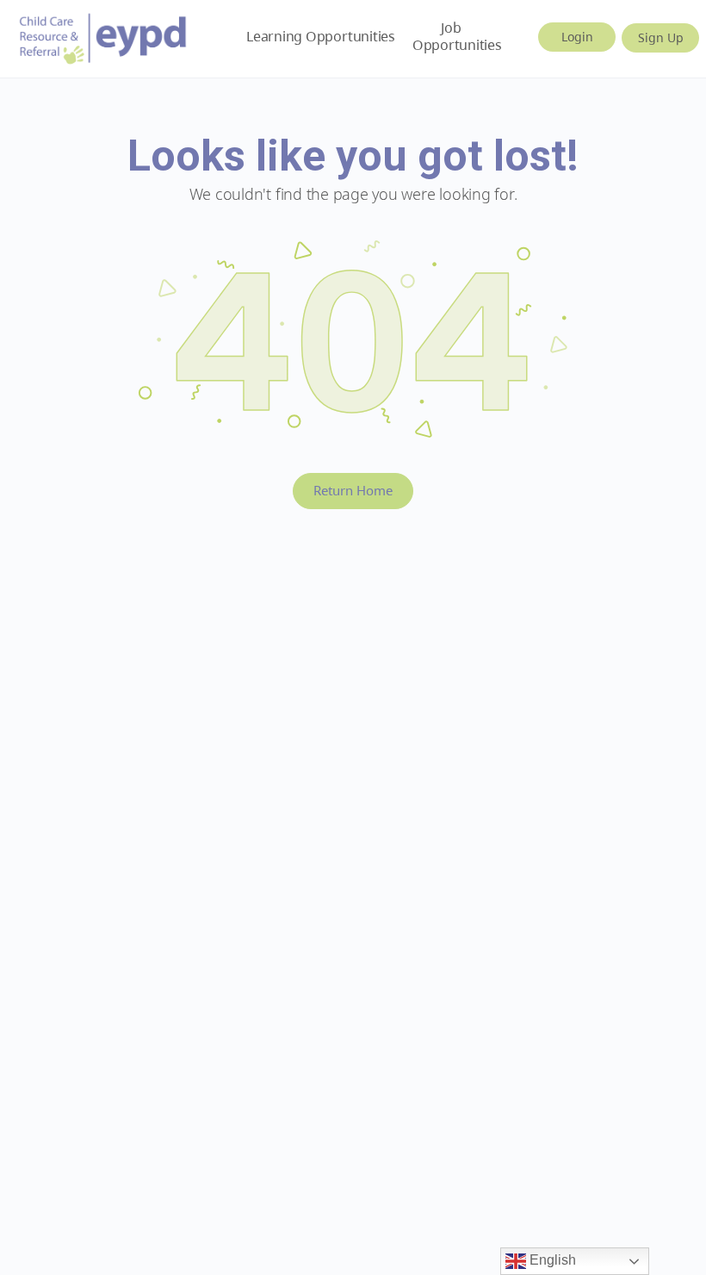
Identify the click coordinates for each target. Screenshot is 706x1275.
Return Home (353, 490)
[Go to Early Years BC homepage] (103, 36)
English (551, 1260)
